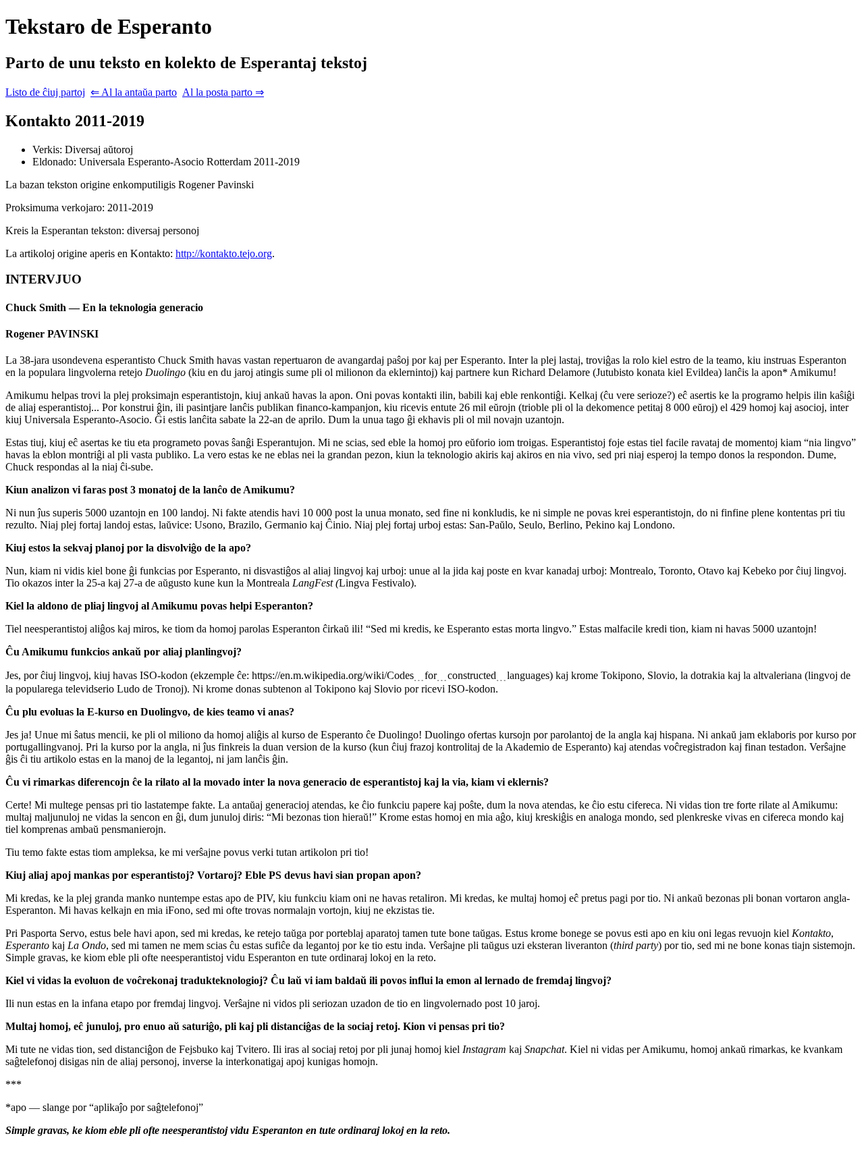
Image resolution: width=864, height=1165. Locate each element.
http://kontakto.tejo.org (224, 253)
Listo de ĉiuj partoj (45, 92)
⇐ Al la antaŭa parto (133, 92)
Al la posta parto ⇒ (223, 92)
